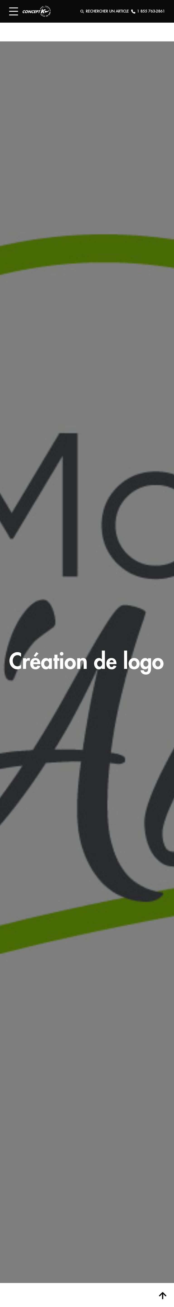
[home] (37, 11)
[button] (13, 11)
